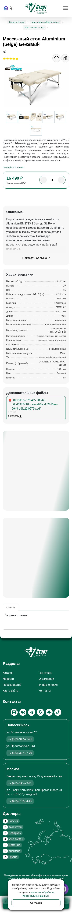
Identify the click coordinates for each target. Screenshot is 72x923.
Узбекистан (14, 839)
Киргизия (12, 851)
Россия (11, 821)
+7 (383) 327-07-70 (20, 752)
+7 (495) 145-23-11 (20, 783)
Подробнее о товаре (13, 167)
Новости (8, 678)
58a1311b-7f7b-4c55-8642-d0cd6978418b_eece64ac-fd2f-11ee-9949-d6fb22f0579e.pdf (34, 404)
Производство (12, 684)
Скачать (13, 415)
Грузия (11, 857)
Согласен (36, 902)
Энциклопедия (48, 684)
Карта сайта (10, 690)
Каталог (8, 672)
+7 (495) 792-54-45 (20, 801)
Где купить (45, 672)
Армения (12, 845)
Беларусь (13, 833)
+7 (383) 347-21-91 (20, 739)
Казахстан (13, 827)
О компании (46, 678)
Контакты (45, 690)
